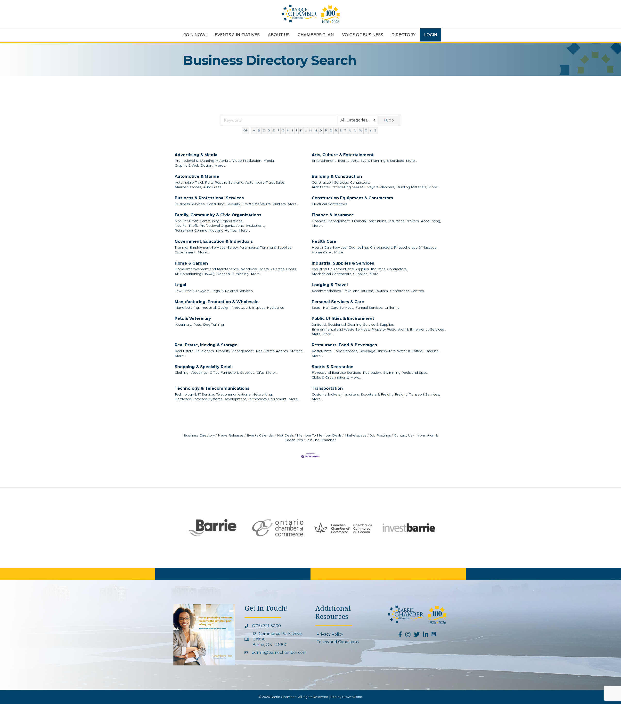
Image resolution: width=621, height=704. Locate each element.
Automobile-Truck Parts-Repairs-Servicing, (209, 182)
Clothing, (182, 372)
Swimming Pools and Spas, (405, 372)
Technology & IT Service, (195, 394)
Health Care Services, (329, 247)
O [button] (321, 130)
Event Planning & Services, (382, 160)
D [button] (269, 130)
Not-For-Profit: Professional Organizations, (209, 225)
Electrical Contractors (329, 204)
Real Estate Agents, (272, 351)
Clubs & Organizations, (330, 377)
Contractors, (360, 182)
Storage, (296, 351)
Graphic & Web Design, (194, 165)
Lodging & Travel (330, 285)
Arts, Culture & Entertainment (343, 155)
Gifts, (260, 372)
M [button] (310, 130)
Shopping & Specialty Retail (204, 366)
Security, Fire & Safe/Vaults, (249, 204)
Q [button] (331, 130)
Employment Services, (207, 247)
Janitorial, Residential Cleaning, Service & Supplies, (353, 324)
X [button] (366, 130)
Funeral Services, (369, 307)
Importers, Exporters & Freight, (368, 394)
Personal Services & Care (338, 301)
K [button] (301, 130)
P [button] (326, 130)
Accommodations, (327, 291)
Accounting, (431, 221)
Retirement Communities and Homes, (206, 230)
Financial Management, (331, 221)
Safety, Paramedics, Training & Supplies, (260, 247)
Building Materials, (411, 187)
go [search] (391, 120)
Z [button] (375, 130)
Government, (185, 252)
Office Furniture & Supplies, (232, 372)
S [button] (341, 130)
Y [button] (370, 130)
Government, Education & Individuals (214, 241)
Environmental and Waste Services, (341, 329)
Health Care (324, 241)
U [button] (350, 130)
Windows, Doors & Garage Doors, (269, 269)
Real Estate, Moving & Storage (206, 345)
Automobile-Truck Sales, (265, 182)
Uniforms (392, 307)
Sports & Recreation (332, 366)
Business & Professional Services (209, 198)
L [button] (305, 130)
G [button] (283, 130)
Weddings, (199, 372)
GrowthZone (352, 697)
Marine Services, (188, 187)
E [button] (274, 130)
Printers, (279, 204)
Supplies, (360, 274)
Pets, (197, 324)
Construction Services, (330, 182)
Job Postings (380, 435)
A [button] (254, 130)
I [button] (292, 130)
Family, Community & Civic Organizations (218, 215)
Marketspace (356, 435)
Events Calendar (260, 435)
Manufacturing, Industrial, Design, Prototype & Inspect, (220, 307)
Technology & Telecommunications (212, 388)
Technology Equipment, (267, 399)
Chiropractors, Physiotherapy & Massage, (403, 247)
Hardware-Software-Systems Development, (211, 399)
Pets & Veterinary (193, 318)
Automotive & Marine (197, 176)
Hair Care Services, (338, 307)
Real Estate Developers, (194, 351)
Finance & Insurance (333, 215)
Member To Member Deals (319, 435)
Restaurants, (322, 351)
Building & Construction (337, 176)
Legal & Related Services (232, 291)
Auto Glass (212, 187)
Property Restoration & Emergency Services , (408, 329)
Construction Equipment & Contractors (352, 198)
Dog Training (213, 324)
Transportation (327, 388)
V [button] (355, 130)
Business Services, (190, 204)
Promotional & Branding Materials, (203, 160)
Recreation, (372, 372)
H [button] (288, 130)
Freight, (401, 394)
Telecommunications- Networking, (244, 394)
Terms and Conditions (338, 641)
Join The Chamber (321, 440)
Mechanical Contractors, (332, 274)
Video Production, (247, 160)
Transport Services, (424, 394)
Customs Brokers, (326, 394)
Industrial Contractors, (389, 269)
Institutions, (255, 225)
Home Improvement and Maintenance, (207, 269)
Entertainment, (324, 160)
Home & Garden (191, 263)
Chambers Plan (316, 34)
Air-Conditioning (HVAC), (195, 274)
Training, (181, 247)
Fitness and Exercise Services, (336, 372)
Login (430, 34)
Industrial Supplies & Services (343, 263)
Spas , (316, 307)
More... (220, 165)
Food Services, (346, 351)
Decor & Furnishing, (232, 274)
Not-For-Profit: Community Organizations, (209, 221)
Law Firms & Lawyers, (192, 291)
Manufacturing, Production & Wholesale (217, 301)
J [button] (296, 130)
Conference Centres (407, 291)
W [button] (360, 130)
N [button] (316, 130)
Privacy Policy (330, 634)
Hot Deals (285, 435)
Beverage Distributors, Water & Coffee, (391, 351)
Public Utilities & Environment (343, 318)
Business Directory (199, 435)
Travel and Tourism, (358, 291)
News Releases (231, 435)
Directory (403, 34)
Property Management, (235, 351)
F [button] (278, 130)
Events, (344, 160)
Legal (180, 285)
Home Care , (322, 252)
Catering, (432, 351)
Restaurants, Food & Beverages (344, 345)
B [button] (259, 130)
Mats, (316, 334)
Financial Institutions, (369, 221)
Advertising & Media (196, 155)
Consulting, (216, 204)
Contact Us (403, 435)
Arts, (355, 160)
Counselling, (359, 247)
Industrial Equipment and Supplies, (340, 269)
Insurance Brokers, (403, 221)
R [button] (336, 130)
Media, (269, 160)
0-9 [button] (245, 130)
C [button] (264, 130)
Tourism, (382, 291)
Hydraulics (275, 307)
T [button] (345, 130)
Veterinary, (183, 324)
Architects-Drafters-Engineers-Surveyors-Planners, (353, 187)
